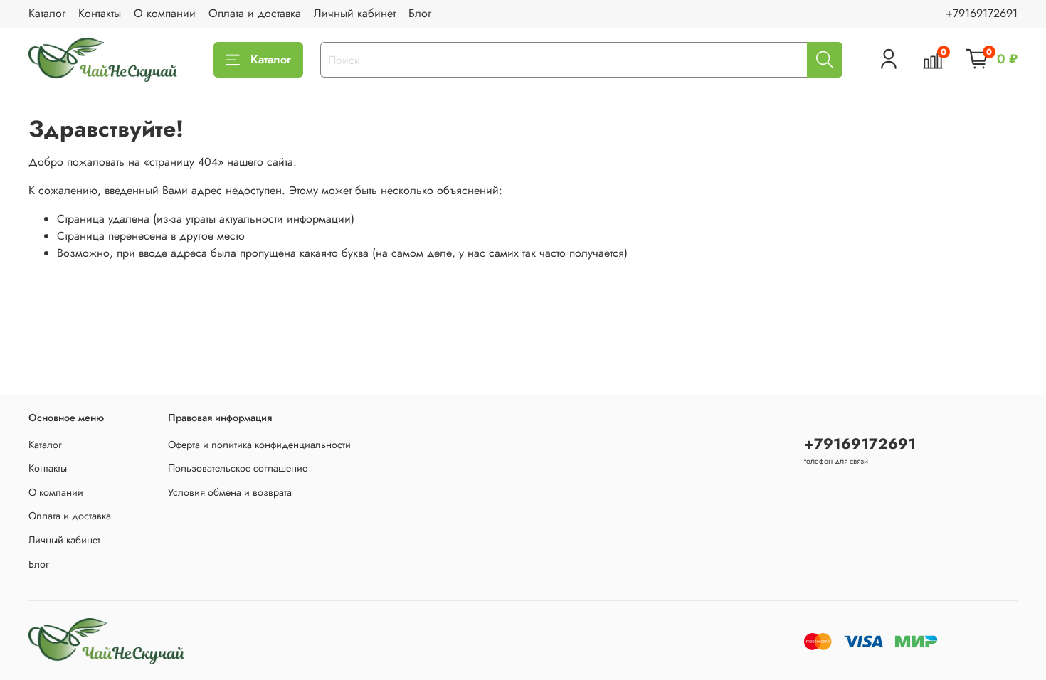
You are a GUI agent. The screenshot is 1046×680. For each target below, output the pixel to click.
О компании (165, 13)
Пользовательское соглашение (237, 468)
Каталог (46, 13)
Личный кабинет (355, 13)
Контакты (99, 13)
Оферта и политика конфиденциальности (259, 444)
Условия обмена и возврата (230, 492)
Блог (419, 13)
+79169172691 (982, 13)
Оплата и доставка (254, 13)
